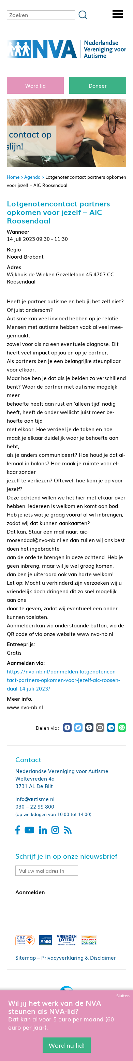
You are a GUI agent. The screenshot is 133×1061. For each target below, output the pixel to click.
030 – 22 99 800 (34, 806)
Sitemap (25, 957)
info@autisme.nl (35, 798)
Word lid (35, 85)
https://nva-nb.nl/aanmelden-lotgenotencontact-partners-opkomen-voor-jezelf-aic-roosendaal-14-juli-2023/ (63, 679)
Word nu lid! (67, 1045)
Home (13, 177)
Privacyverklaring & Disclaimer (78, 957)
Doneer (98, 85)
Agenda (32, 177)
